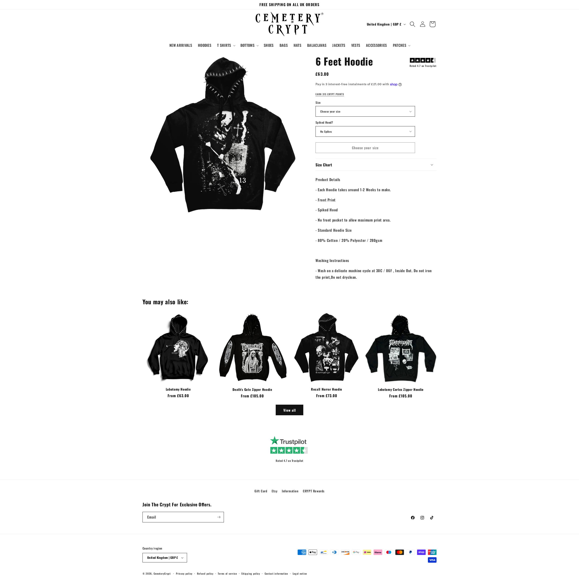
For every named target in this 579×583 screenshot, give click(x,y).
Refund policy (205, 573)
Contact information (276, 573)
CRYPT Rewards (314, 491)
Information (290, 491)
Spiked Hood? (324, 122)
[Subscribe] (219, 517)
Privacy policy (184, 573)
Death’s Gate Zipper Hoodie (252, 389)
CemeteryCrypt (162, 573)
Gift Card (260, 491)
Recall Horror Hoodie (326, 389)
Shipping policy (250, 573)
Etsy (274, 491)
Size (318, 102)
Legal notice (300, 573)
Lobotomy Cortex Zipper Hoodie (401, 389)
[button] (225, 45)
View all (289, 410)
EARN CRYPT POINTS (330, 94)
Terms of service (227, 573)
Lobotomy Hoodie (178, 389)
